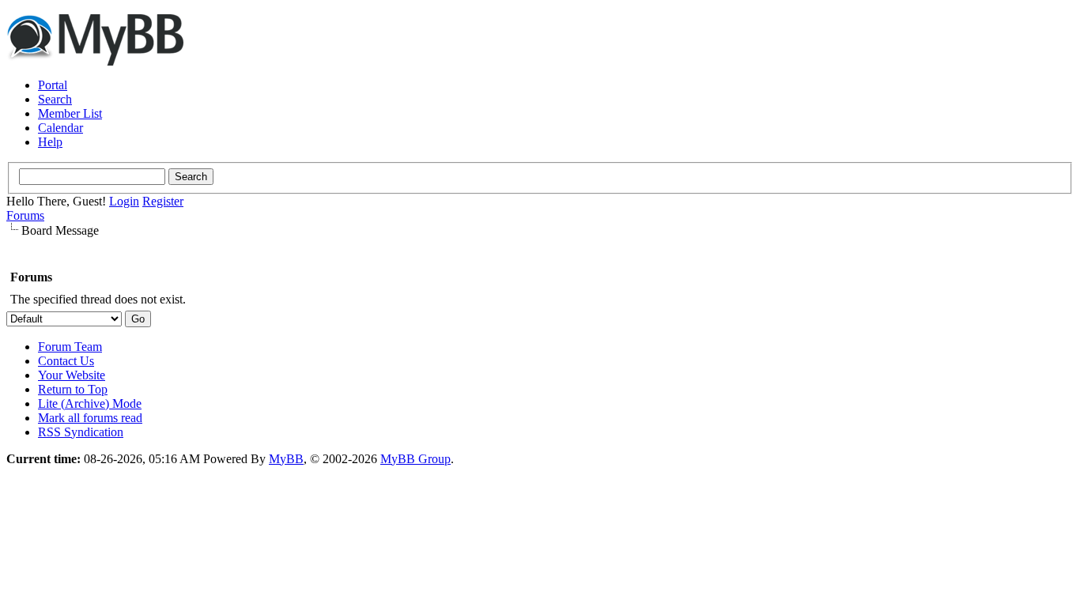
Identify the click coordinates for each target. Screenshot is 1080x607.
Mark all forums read (90, 417)
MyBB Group (415, 459)
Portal (52, 85)
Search (55, 99)
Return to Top (73, 389)
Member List (70, 113)
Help (50, 142)
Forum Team (70, 346)
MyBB (286, 459)
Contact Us (66, 361)
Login (124, 201)
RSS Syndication (80, 432)
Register (162, 201)
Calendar (60, 127)
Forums (25, 215)
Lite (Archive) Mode (90, 403)
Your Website (71, 375)
